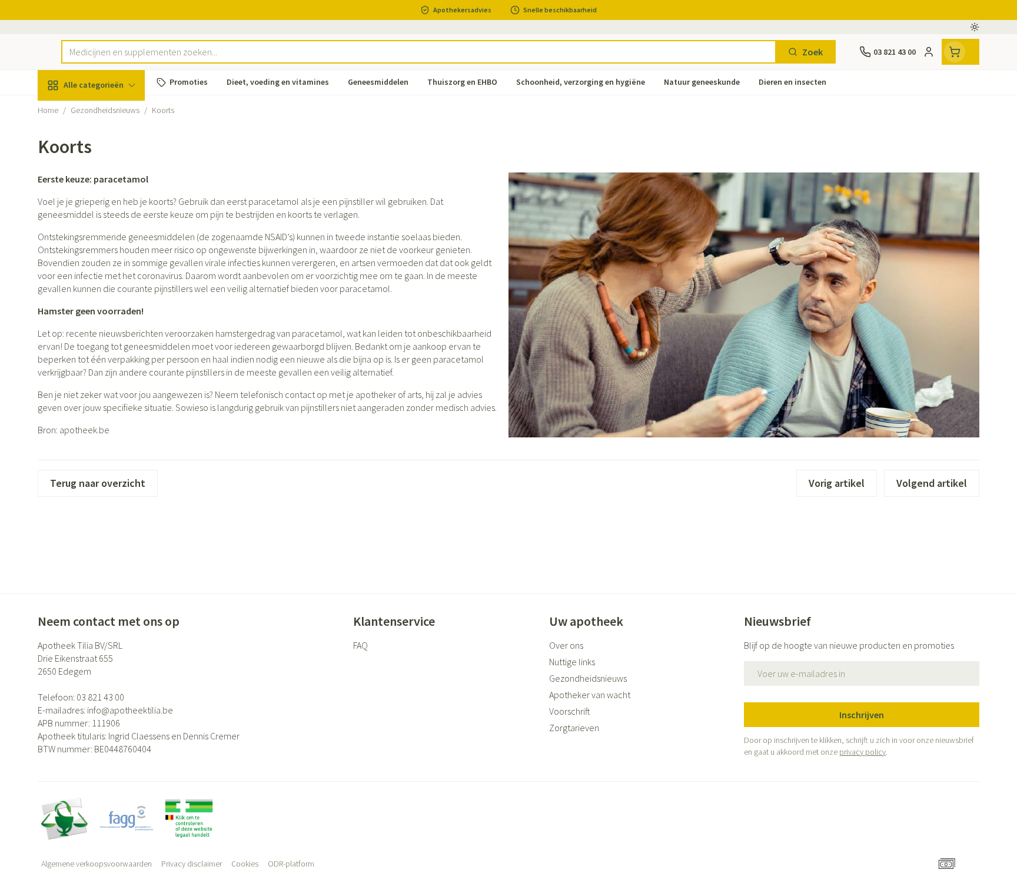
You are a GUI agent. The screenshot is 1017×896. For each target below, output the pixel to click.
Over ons (566, 645)
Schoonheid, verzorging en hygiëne (113, 149)
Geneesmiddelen (113, 400)
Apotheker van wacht (589, 695)
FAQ (360, 645)
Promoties (69, 112)
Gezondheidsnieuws (588, 678)
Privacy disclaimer (191, 863)
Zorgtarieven (574, 728)
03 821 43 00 (100, 697)
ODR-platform (291, 863)
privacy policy (862, 751)
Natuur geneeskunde (113, 303)
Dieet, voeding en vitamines (113, 191)
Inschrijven (861, 715)
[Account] (929, 52)
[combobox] (418, 52)
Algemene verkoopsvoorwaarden (96, 863)
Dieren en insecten (113, 367)
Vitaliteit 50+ (113, 270)
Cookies (244, 863)
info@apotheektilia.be (130, 710)
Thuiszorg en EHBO (113, 335)
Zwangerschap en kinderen (113, 233)
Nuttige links (572, 662)
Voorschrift (569, 711)
